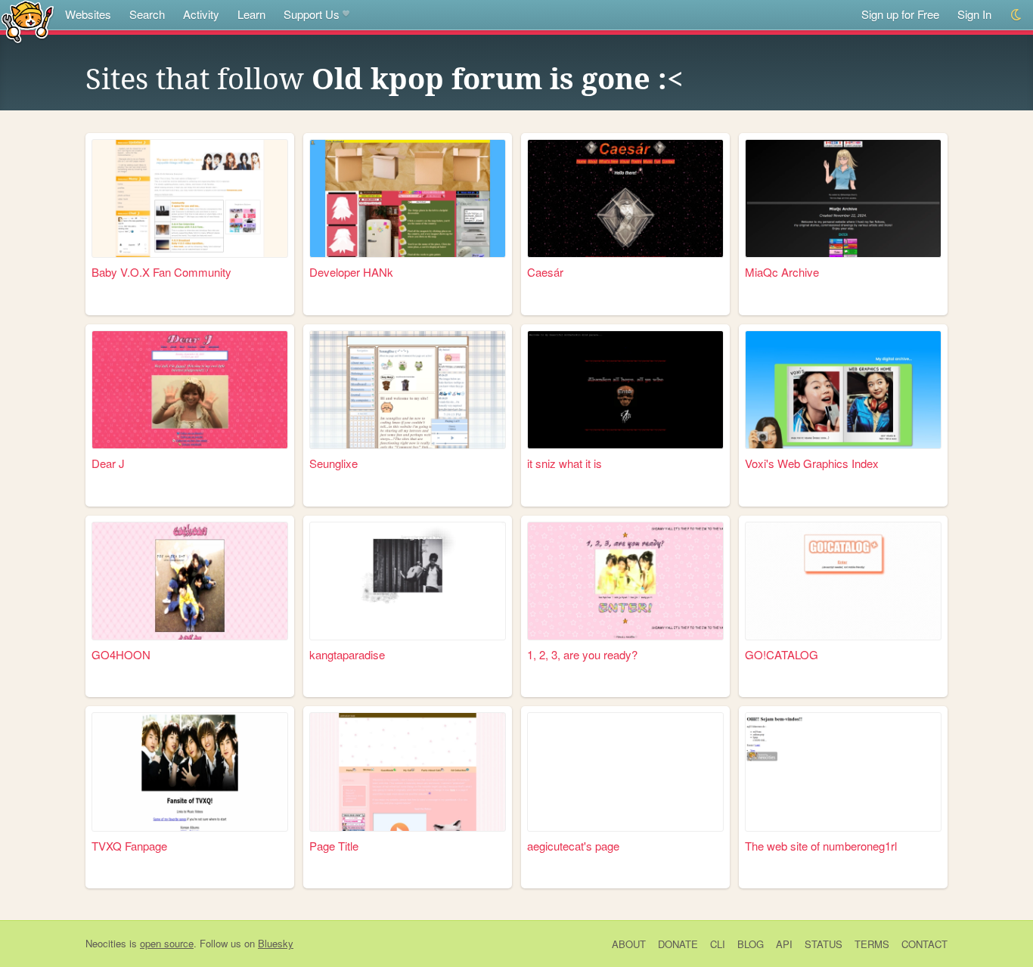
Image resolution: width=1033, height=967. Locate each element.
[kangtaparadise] (407, 581)
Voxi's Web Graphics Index (812, 463)
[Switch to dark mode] (1016, 14)
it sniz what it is (564, 463)
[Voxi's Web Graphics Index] (843, 389)
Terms (872, 944)
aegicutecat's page (573, 846)
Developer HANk (351, 272)
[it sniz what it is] (625, 389)
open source (167, 943)
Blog (750, 944)
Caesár (545, 272)
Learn (251, 14)
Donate (678, 944)
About (629, 944)
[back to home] (27, 21)
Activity (201, 14)
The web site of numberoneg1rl (821, 846)
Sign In (974, 14)
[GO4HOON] (190, 581)
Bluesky (275, 943)
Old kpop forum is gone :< (497, 79)
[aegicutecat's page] (625, 771)
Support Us (312, 14)
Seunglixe (333, 463)
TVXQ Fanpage (129, 846)
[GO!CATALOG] (843, 581)
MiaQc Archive (782, 272)
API (784, 944)
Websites (88, 14)
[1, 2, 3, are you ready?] (625, 581)
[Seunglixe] (407, 389)
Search (147, 14)
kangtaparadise (347, 654)
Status (823, 944)
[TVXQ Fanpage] (190, 771)
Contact (924, 944)
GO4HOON (121, 654)
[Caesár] (625, 198)
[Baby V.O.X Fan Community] (190, 198)
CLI (717, 944)
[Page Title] (407, 771)
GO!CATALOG (781, 654)
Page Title (333, 846)
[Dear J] (190, 389)
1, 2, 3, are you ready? (582, 654)
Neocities (105, 943)
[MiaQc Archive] (843, 198)
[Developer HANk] (407, 198)
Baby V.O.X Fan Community (161, 272)
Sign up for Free (900, 14)
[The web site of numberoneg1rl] (843, 771)
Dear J (108, 463)
